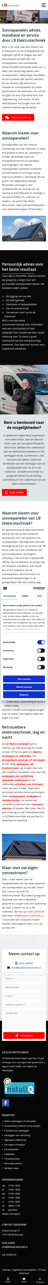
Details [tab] (25, 596)
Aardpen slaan (11, 1168)
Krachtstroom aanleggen (16, 1130)
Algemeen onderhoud (15, 1139)
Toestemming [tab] (9, 596)
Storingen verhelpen (14, 1144)
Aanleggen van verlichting (17, 1135)
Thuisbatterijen (12, 1158)
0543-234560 (36, 19)
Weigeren (24, 695)
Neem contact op (20, 117)
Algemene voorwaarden (25, 1269)
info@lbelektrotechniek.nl (28, 12)
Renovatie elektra (13, 1163)
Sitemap (6, 1269)
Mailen (24, 1281)
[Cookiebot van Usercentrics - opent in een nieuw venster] (34, 588)
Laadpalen (9, 1154)
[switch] (41, 650)
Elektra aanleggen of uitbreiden (20, 1121)
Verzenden (26, 1035)
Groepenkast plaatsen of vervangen (22, 1125)
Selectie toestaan (24, 687)
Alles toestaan (24, 679)
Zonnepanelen (11, 1149)
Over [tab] (39, 596)
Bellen (8, 1281)
